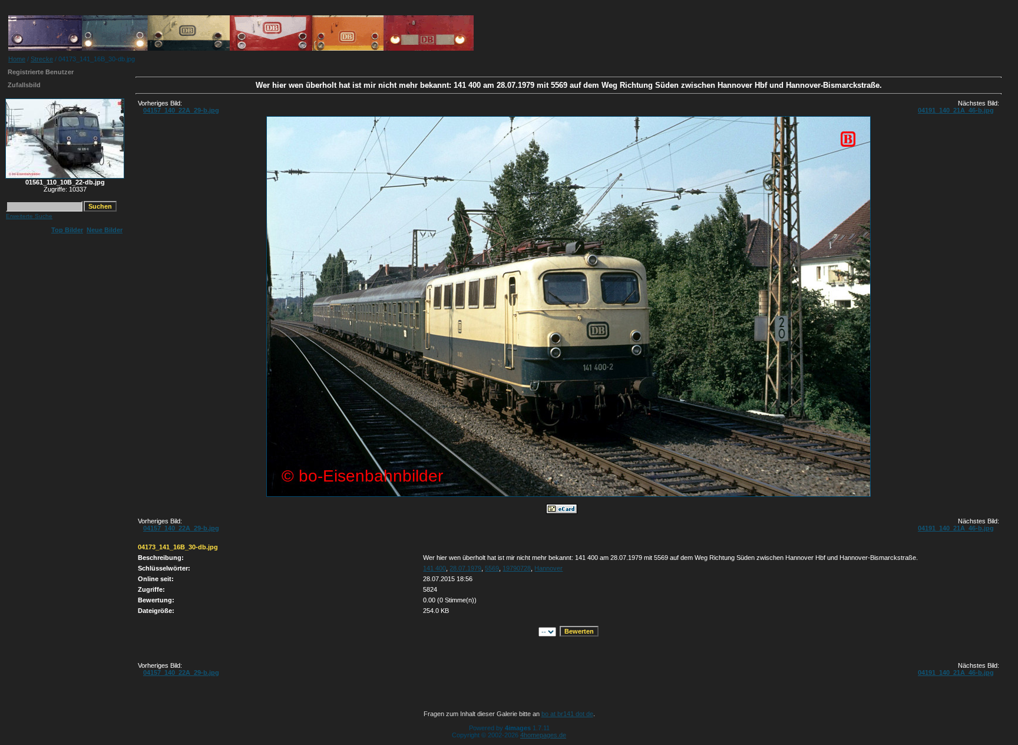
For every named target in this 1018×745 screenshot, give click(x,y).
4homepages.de (543, 735)
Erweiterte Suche (29, 216)
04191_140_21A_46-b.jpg (956, 110)
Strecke (42, 58)
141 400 (434, 568)
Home (16, 58)
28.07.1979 (465, 568)
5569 (492, 568)
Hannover (548, 568)
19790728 (517, 568)
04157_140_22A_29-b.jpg (181, 110)
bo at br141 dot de (567, 713)
